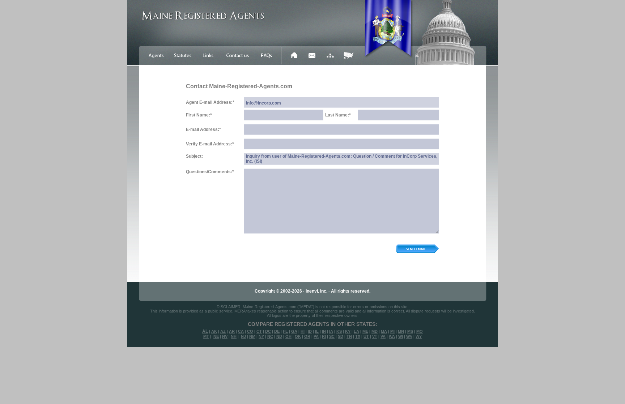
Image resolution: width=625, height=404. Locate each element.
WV (409, 336)
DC (268, 331)
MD (374, 331)
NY (261, 336)
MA (384, 331)
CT (259, 331)
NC (270, 336)
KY (347, 331)
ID (310, 331)
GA (294, 331)
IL (317, 331)
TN (349, 336)
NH (234, 336)
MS (410, 331)
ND (279, 336)
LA (356, 331)
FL (285, 331)
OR (307, 336)
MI (392, 331)
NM (252, 336)
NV (225, 336)
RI (324, 336)
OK (298, 336)
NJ (243, 336)
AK (214, 331)
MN (401, 331)
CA (241, 331)
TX (357, 336)
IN (324, 331)
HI (303, 331)
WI (400, 336)
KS (339, 331)
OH (288, 336)
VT (374, 336)
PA (316, 336)
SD (340, 336)
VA (383, 336)
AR (232, 331)
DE (277, 331)
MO (419, 331)
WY (419, 336)
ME (365, 331)
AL (205, 331)
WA (392, 336)
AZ (223, 331)
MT (206, 336)
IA (331, 331)
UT (366, 336)
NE (216, 336)
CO (250, 331)
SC (332, 336)
